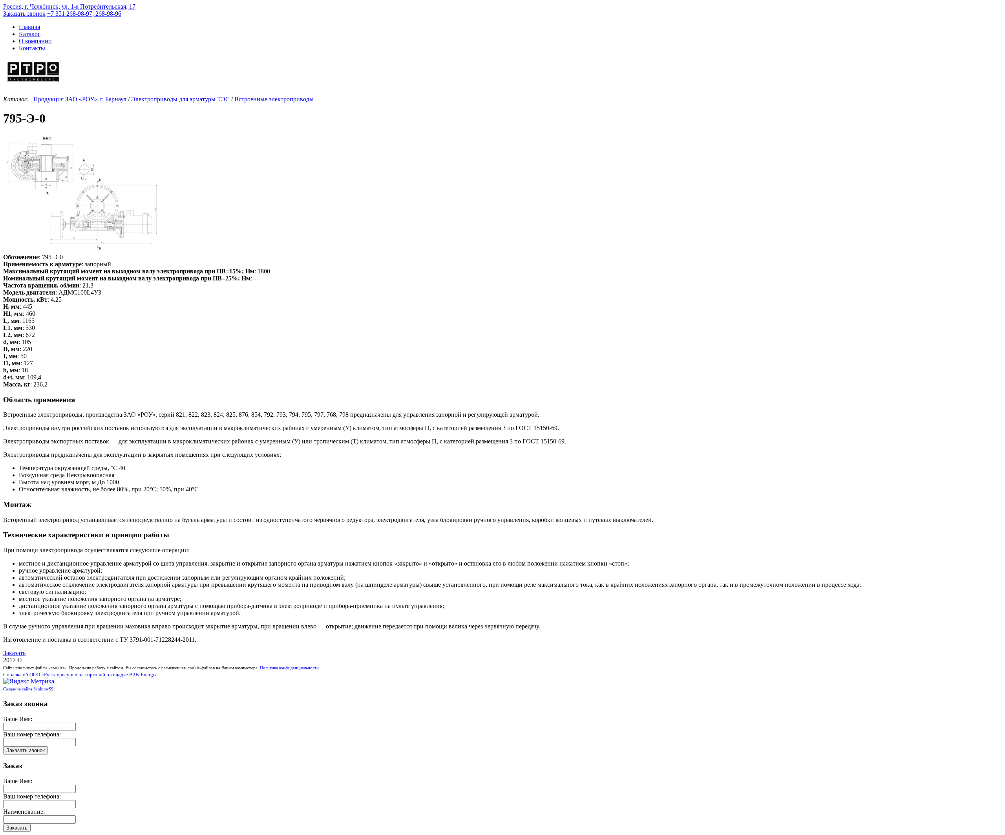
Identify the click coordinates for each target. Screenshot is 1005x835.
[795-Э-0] (81, 250)
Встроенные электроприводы (274, 99)
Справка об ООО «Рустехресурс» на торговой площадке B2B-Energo (79, 675)
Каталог (29, 34)
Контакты (32, 48)
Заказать (14, 653)
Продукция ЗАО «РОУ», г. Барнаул (79, 99)
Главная (29, 27)
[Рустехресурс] (33, 82)
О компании (35, 41)
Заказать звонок (24, 13)
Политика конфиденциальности (289, 667)
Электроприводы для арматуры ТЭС (180, 99)
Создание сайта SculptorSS (28, 689)
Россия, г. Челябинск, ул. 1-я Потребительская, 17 (69, 6)
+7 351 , (84, 13)
